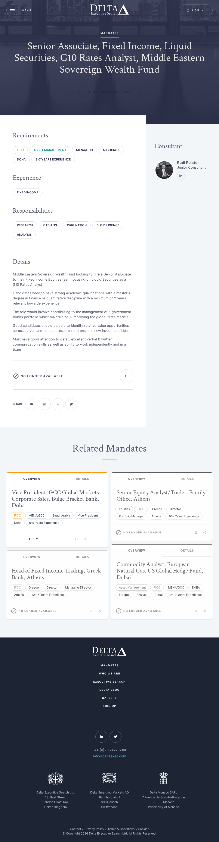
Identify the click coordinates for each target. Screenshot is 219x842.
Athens (19, 594)
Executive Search (109, 681)
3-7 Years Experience (53, 159)
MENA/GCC (84, 150)
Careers (109, 697)
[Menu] (12, 10)
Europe (124, 594)
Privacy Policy (94, 829)
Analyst (141, 594)
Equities (124, 509)
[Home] (109, 10)
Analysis (24, 234)
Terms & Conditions (121, 829)
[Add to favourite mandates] (126, 376)
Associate (111, 150)
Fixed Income (27, 192)
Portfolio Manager (131, 516)
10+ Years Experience (184, 516)
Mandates (110, 665)
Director (52, 587)
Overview (31, 478)
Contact (75, 829)
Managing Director (78, 587)
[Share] (85, 539)
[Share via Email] (31, 404)
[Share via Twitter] (71, 404)
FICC (20, 150)
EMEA (196, 587)
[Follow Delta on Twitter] (115, 737)
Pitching (50, 225)
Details (82, 478)
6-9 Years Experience (44, 522)
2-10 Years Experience (186, 594)
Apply (33, 539)
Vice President (88, 515)
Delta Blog (109, 689)
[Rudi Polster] (164, 170)
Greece (34, 587)
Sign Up (109, 706)
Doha (21, 159)
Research (25, 225)
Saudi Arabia (61, 515)
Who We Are (109, 673)
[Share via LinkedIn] (45, 404)
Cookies (143, 829)
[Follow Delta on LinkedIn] (101, 737)
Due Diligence (107, 225)
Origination (77, 225)
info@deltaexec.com (109, 756)
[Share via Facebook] (58, 404)
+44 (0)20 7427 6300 (109, 750)
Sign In (197, 10)
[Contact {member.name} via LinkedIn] (181, 176)
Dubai (158, 594)
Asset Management (50, 150)
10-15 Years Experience (48, 594)
